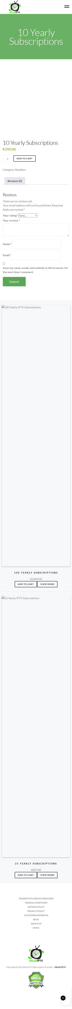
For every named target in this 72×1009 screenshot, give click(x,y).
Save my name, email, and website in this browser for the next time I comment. (35, 270)
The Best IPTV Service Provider (36, 898)
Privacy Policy (36, 911)
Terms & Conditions (36, 902)
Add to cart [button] (26, 584)
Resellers (20, 169)
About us (36, 923)
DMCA (36, 927)
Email (7, 255)
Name (7, 244)
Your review (11, 220)
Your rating (10, 215)
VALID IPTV (60, 967)
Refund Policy (36, 907)
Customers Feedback (36, 915)
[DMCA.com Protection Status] (36, 981)
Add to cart (25, 158)
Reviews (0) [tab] (15, 181)
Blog (36, 919)
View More (47, 584)
